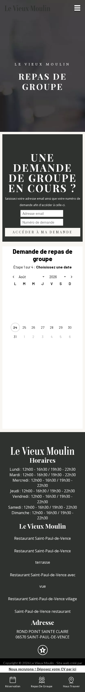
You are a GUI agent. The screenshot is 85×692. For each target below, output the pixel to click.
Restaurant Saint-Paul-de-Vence (42, 538)
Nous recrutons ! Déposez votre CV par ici (42, 669)
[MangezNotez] (42, 653)
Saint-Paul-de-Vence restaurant (43, 611)
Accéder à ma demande (43, 232)
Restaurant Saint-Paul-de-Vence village (42, 598)
